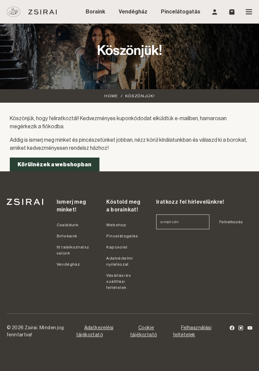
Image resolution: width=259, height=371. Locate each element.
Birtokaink (67, 236)
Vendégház (133, 11)
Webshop (116, 225)
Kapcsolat (116, 247)
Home (111, 96)
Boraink (95, 11)
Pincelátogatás (180, 11)
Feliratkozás (231, 222)
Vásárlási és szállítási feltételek (118, 281)
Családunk (68, 225)
